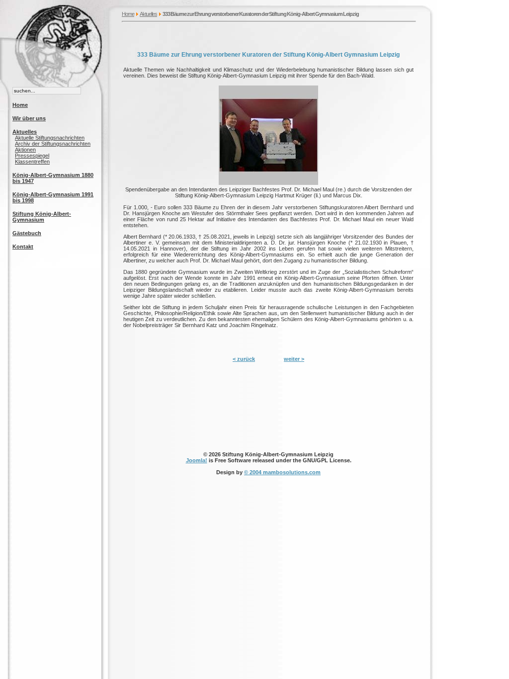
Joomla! (196, 460)
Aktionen (25, 150)
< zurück (244, 359)
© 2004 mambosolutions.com (282, 472)
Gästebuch (26, 233)
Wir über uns (29, 118)
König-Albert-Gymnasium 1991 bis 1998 (52, 197)
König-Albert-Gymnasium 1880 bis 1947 (52, 178)
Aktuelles (148, 14)
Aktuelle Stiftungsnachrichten (50, 138)
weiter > (294, 359)
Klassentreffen (32, 162)
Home (128, 14)
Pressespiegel (32, 156)
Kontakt (22, 247)
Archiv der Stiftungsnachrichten (52, 144)
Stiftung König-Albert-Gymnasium (41, 217)
